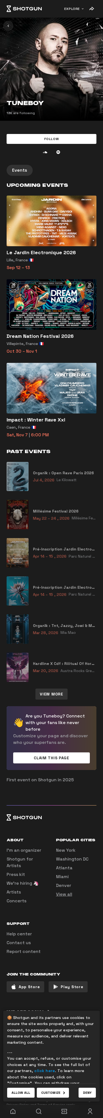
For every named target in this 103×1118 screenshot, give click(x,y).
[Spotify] (58, 152)
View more (51, 694)
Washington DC (72, 859)
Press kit (16, 874)
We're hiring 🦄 (23, 883)
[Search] (39, 1111)
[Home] (24, 9)
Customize (50, 1092)
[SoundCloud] (45, 152)
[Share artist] (91, 9)
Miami (62, 876)
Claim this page (51, 757)
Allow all (21, 1092)
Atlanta (64, 868)
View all (64, 894)
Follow (51, 139)
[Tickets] (64, 1111)
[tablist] (51, 170)
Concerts (16, 901)
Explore (72, 9)
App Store (29, 986)
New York (66, 850)
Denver (63, 885)
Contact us (19, 943)
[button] (51, 139)
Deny (87, 1092)
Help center (19, 934)
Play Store (72, 986)
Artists (14, 892)
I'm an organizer (24, 850)
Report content (24, 951)
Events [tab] (19, 170)
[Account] (90, 1111)
